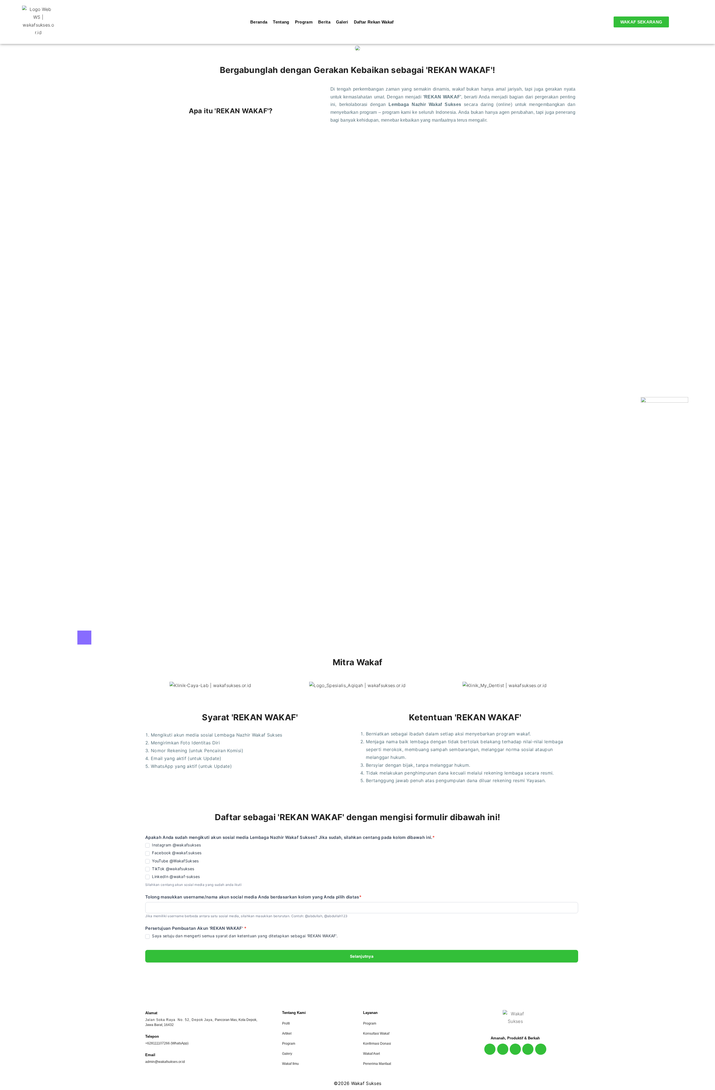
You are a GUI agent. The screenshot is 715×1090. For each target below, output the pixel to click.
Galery (287, 1054)
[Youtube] (515, 1049)
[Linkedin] (540, 1049)
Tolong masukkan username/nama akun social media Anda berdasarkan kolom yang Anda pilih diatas (253, 897)
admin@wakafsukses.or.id (165, 1062)
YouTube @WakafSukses (175, 860)
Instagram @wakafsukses (176, 845)
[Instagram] (489, 1049)
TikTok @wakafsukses (172, 868)
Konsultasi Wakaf (376, 1033)
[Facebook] (502, 1049)
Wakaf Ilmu (290, 1064)
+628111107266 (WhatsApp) (167, 1043)
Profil (286, 1023)
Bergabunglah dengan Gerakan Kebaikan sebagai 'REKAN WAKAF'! (357, 70)
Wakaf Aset (371, 1054)
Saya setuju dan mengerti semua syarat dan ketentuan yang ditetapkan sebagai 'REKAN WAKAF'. (244, 935)
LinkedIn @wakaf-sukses (175, 876)
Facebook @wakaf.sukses (176, 852)
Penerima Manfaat (377, 1064)
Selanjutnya (361, 956)
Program (288, 1044)
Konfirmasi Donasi (377, 1044)
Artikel (287, 1033)
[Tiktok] (527, 1049)
